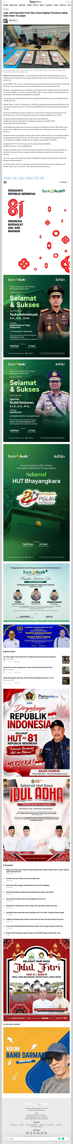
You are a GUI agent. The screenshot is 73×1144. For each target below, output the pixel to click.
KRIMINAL (6, 9)
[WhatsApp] (59, 1139)
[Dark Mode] (69, 2)
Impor (15, 178)
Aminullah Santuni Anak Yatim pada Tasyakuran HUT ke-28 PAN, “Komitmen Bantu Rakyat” (35, 912)
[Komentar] (11, 1139)
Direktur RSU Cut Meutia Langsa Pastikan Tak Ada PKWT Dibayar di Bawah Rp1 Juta (33, 933)
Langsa (21, 178)
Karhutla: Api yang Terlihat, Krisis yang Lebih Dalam (23, 878)
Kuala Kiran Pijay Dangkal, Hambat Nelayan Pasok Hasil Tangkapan (28, 885)
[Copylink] (63, 1139)
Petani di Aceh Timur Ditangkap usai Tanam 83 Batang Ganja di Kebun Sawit (27, 667)
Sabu (42, 178)
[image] (66, 660)
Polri (36, 178)
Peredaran (29, 178)
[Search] (66, 2)
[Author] (5, 21)
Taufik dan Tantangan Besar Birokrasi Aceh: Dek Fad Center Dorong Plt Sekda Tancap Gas (35, 919)
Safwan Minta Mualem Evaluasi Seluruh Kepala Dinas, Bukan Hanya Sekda (30, 892)
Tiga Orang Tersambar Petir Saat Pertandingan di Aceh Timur (26, 899)
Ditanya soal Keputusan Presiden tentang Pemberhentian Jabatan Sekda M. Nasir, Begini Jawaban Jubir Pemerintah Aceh (37, 871)
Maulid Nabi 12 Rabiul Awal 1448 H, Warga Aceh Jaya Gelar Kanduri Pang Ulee (31, 906)
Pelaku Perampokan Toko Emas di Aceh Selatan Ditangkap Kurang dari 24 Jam (28, 678)
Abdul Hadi (12, 20)
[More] (60, 662)
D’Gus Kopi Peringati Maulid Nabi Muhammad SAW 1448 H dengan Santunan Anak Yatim (34, 926)
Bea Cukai (7, 178)
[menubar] (4, 2)
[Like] (6, 1139)
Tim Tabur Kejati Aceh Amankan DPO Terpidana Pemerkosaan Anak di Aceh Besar (29, 657)
